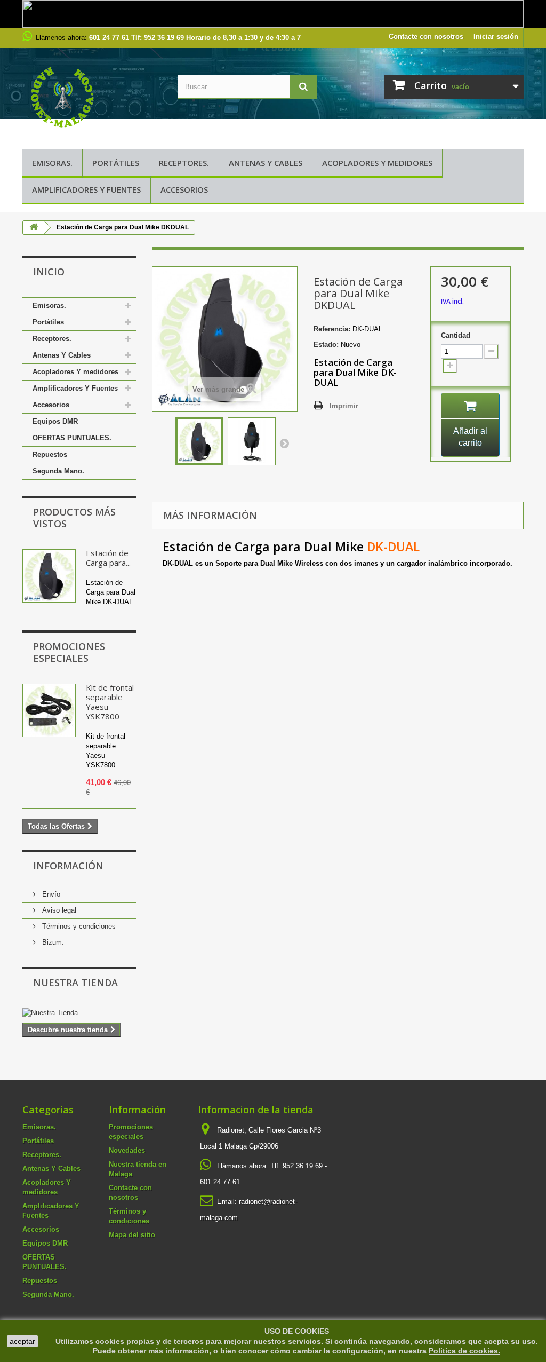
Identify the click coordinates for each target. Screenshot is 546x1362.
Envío (50, 894)
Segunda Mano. (58, 471)
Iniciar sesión (495, 37)
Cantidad (455, 335)
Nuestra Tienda (75, 982)
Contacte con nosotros (426, 37)
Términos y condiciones (78, 926)
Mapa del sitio (132, 1235)
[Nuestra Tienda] (79, 1013)
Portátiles (115, 162)
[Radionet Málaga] (92, 96)
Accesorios (184, 189)
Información (68, 865)
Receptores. (184, 162)
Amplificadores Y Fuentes (86, 189)
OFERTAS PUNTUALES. (72, 438)
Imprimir (344, 406)
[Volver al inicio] (33, 227)
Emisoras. (52, 162)
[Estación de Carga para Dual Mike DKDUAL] (199, 441)
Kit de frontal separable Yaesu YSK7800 (110, 702)
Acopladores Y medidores (377, 162)
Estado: (326, 344)
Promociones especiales (69, 652)
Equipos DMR (55, 421)
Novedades (127, 1150)
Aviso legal (58, 910)
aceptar (22, 1341)
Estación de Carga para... (108, 558)
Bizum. (52, 942)
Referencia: (332, 329)
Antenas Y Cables (265, 162)
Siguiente (284, 443)
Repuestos (50, 454)
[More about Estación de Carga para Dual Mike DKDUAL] (49, 576)
